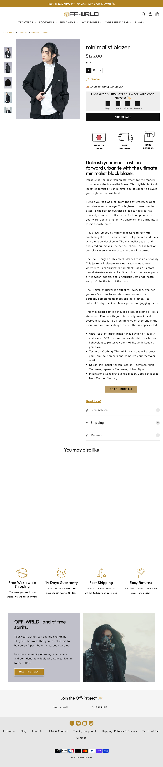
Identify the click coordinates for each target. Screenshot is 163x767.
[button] (8, 43)
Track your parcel (84, 731)
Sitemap (81, 738)
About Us (38, 731)
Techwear (9, 731)
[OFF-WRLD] (81, 14)
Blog (23, 731)
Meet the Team (29, 672)
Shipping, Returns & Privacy (119, 731)
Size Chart (96, 79)
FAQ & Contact (58, 731)
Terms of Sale (151, 731)
